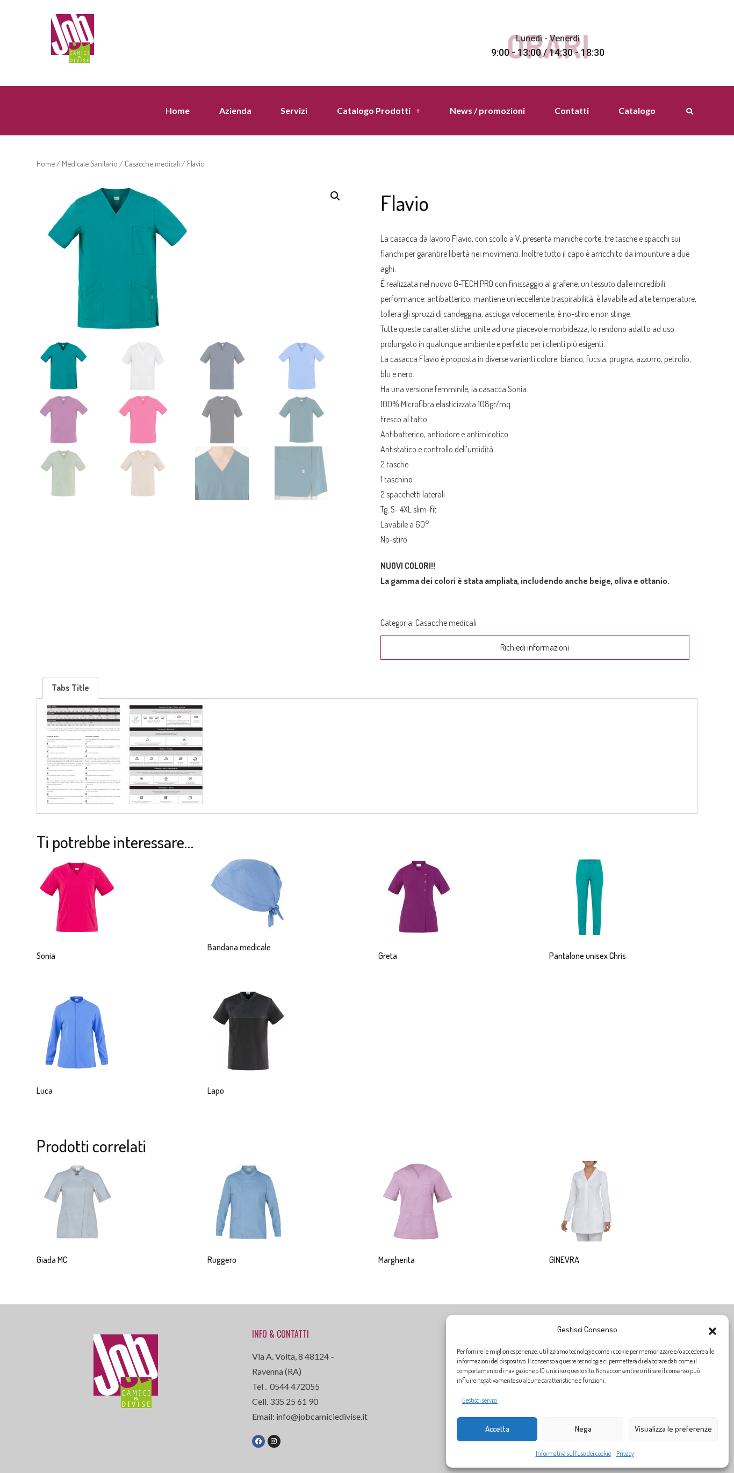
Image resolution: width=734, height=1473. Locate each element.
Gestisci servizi (480, 1400)
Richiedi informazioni (534, 647)
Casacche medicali (152, 163)
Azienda (235, 110)
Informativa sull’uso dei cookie (573, 1453)
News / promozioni (487, 110)
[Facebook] (258, 1441)
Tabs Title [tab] (70, 687)
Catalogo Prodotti (374, 110)
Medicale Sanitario (90, 163)
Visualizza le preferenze (673, 1429)
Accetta (497, 1429)
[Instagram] (274, 1441)
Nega (583, 1429)
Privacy (625, 1453)
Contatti (572, 110)
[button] (712, 1329)
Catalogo (637, 110)
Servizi (293, 110)
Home (177, 110)
